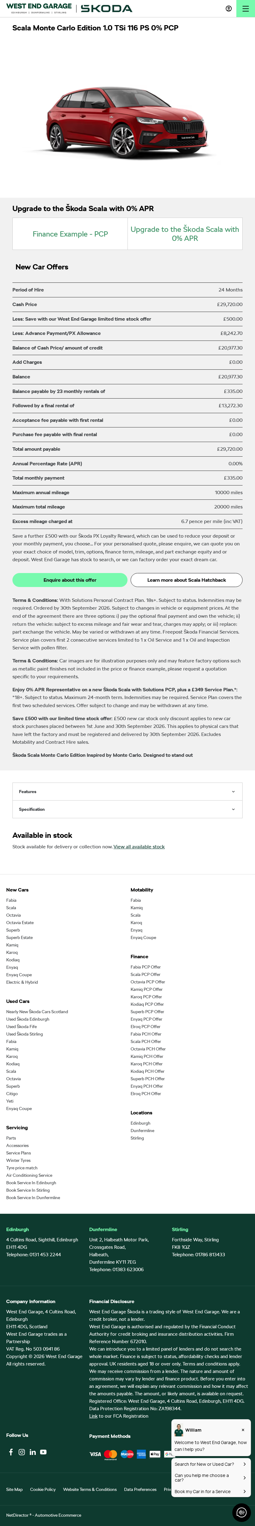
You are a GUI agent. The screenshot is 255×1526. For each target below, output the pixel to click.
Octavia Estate (20, 922)
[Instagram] (21, 1452)
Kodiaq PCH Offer (148, 1071)
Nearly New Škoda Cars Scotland (37, 1011)
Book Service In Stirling (28, 1190)
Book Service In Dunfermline (33, 1197)
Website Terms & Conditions (90, 1489)
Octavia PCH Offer (148, 1048)
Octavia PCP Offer (148, 981)
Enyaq (12, 967)
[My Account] (228, 8)
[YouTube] (43, 1452)
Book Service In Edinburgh (31, 1182)
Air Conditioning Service (29, 1175)
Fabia (11, 900)
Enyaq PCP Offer (146, 1019)
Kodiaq (13, 959)
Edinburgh (141, 1123)
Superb (13, 930)
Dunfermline (142, 1130)
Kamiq (12, 944)
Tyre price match (22, 1167)
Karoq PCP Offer (146, 996)
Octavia (13, 915)
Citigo (12, 1093)
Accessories (17, 1145)
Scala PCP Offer (145, 974)
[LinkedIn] (32, 1452)
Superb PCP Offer (147, 1011)
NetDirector (18, 1515)
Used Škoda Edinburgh (27, 1019)
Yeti (9, 1101)
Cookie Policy (43, 1489)
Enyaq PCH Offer (147, 1086)
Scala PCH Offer (146, 1041)
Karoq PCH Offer (147, 1063)
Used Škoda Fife (21, 1026)
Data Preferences (140, 1489)
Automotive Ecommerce (58, 1515)
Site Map (14, 1489)
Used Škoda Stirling (24, 1034)
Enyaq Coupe (19, 974)
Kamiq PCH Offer (147, 1056)
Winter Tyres (18, 1160)
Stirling (137, 1137)
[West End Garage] (39, 8)
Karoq (12, 952)
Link (93, 1416)
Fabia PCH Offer (146, 1034)
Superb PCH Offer (148, 1078)
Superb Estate (19, 937)
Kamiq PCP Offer (147, 989)
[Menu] (246, 8)
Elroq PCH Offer (146, 1093)
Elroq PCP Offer (145, 1026)
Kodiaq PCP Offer (147, 1004)
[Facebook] (11, 1452)
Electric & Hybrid (22, 982)
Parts (11, 1137)
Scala (11, 907)
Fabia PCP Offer (146, 966)
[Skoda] (106, 8)
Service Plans (18, 1152)
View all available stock (139, 847)
